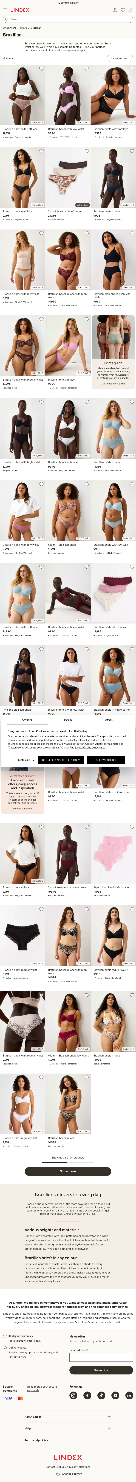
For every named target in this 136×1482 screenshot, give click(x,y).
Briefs (23, 28)
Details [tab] (68, 719)
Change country (72, 1473)
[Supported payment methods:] (35, 1398)
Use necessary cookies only (61, 760)
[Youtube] (115, 1395)
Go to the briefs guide (113, 383)
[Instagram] (73, 1395)
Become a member (23, 808)
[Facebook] (87, 1395)
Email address (78, 1350)
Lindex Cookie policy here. (90, 747)
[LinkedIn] (129, 1395)
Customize (24, 760)
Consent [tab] (27, 719)
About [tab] (108, 719)
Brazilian (36, 28)
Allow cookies (106, 760)
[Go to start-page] (20, 10)
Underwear (9, 28)
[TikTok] (101, 1395)
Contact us (52, 1466)
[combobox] (68, 19)
